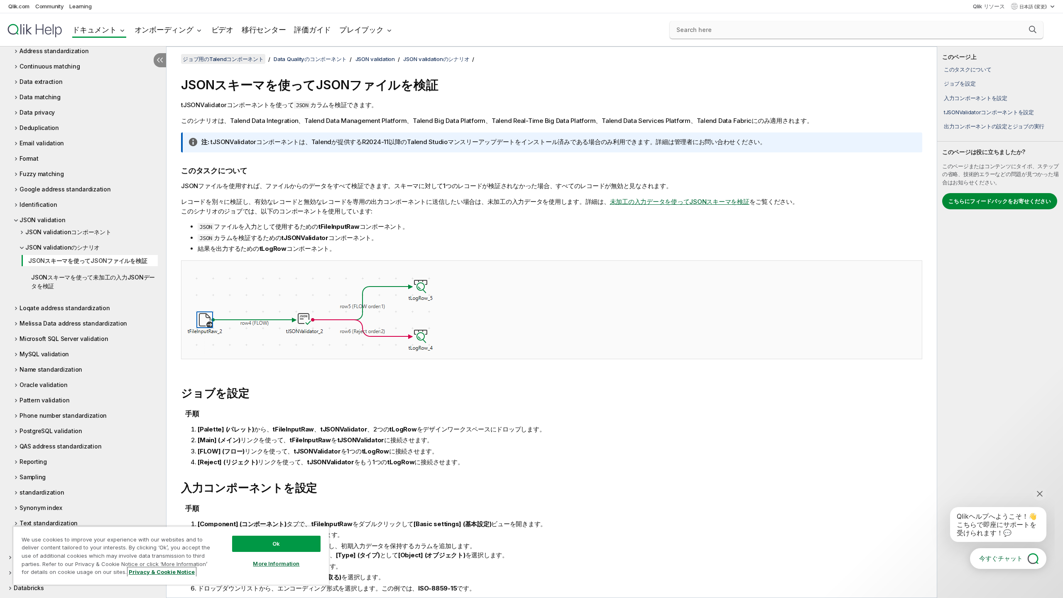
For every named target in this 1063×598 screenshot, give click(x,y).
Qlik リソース (989, 6)
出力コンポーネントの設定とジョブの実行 (994, 126)
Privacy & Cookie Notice (162, 572)
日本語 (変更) (1033, 7)
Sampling (33, 476)
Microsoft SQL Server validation (64, 338)
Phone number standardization (63, 415)
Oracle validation (44, 384)
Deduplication (39, 127)
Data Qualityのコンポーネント (310, 59)
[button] (1032, 29)
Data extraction (41, 81)
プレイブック (361, 29)
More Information (276, 563)
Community (49, 6)
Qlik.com (18, 6)
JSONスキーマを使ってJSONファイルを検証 (87, 260)
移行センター (264, 29)
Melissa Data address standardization (73, 323)
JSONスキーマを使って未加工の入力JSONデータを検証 (93, 281)
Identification (38, 204)
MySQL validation (44, 354)
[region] (171, 555)
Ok (276, 543)
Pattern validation (45, 400)
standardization (42, 492)
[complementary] (1000, 322)
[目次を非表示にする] (160, 60)
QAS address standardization (60, 446)
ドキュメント (94, 29)
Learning (80, 6)
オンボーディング (164, 29)
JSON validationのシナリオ (62, 247)
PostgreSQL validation (51, 430)
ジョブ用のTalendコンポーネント (223, 59)
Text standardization (49, 523)
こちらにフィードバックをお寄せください (999, 201)
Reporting (33, 461)
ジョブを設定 (960, 83)
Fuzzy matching (42, 173)
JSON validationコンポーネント (68, 231)
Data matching (40, 96)
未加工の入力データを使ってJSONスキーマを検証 (679, 202)
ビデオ (222, 29)
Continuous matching (50, 66)
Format (29, 158)
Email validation (42, 143)
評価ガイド (312, 29)
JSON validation (42, 219)
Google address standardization (65, 189)
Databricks (29, 587)
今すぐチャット (1001, 558)
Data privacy (37, 112)
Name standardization (51, 369)
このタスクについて (968, 69)
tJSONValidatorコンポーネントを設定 (989, 112)
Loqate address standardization (65, 307)
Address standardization (54, 50)
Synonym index (41, 507)
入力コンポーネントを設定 (975, 98)
